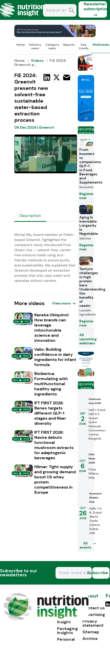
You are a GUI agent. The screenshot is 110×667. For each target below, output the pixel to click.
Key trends (84, 46)
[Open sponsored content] (55, 35)
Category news (52, 46)
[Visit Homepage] (22, 18)
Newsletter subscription (95, 6)
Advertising (93, 614)
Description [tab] (30, 215)
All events (85, 545)
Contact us (93, 607)
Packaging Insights (67, 630)
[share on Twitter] (56, 77)
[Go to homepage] (46, 619)
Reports (69, 44)
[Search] (71, 11)
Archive (90, 638)
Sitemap (90, 631)
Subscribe (100, 572)
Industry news (35, 46)
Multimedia (101, 44)
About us (90, 598)
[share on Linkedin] (46, 77)
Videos (37, 60)
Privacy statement (93, 623)
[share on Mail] (66, 77)
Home (20, 44)
